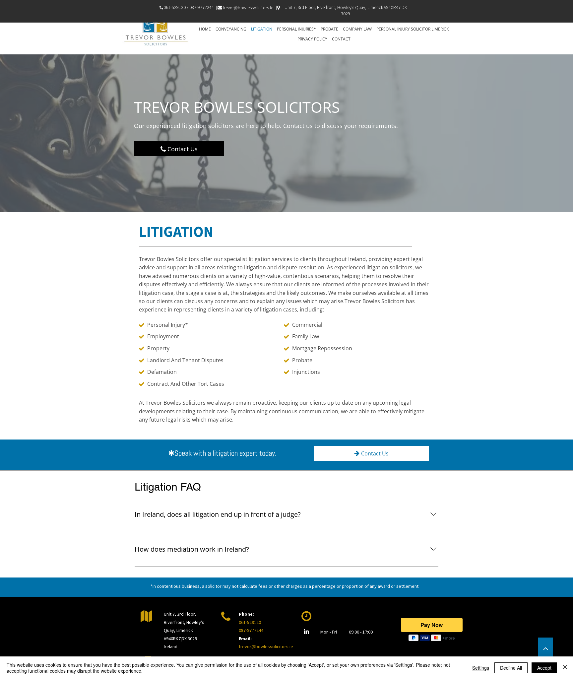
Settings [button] (480, 667)
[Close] (565, 668)
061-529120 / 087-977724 (187, 7)
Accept (544, 667)
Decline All (511, 667)
